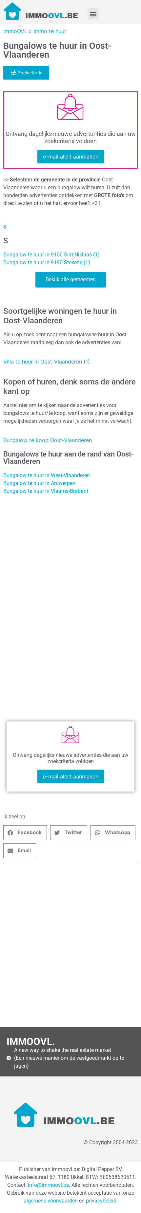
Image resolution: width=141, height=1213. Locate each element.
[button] (93, 13)
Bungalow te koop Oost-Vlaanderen (47, 440)
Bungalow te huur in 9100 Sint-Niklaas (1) (51, 255)
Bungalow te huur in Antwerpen (39, 483)
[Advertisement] (70, 945)
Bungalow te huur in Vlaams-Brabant (45, 491)
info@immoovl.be (48, 1185)
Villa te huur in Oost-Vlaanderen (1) (46, 361)
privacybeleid (101, 1201)
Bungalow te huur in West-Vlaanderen (46, 475)
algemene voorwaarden (51, 1201)
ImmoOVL (15, 31)
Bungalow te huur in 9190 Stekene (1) (46, 262)
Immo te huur (49, 31)
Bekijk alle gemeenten (71, 279)
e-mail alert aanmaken (70, 156)
